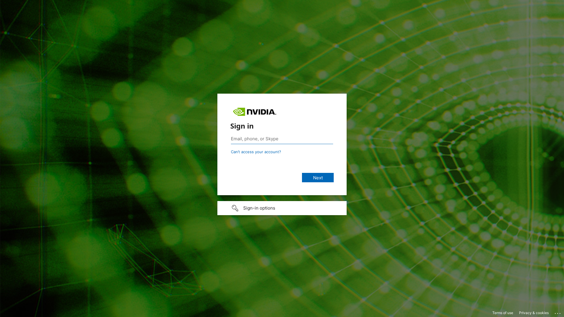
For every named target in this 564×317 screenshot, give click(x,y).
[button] (282, 208)
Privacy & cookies (534, 313)
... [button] (558, 312)
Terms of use (502, 313)
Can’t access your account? (256, 151)
